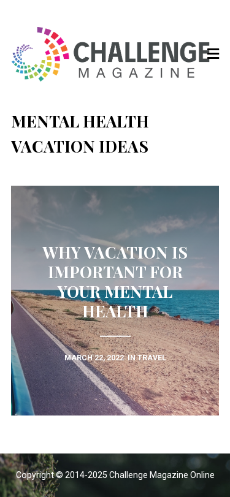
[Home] (115, 54)
